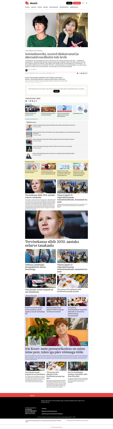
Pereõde (40, 7)
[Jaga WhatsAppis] (87, 73)
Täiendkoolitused (63, 7)
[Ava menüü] (86, 3)
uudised (38, 98)
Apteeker (45, 7)
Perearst (27, 7)
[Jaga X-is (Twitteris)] (79, 73)
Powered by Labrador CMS (56, 427)
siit (41, 82)
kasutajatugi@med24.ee (31, 410)
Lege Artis (33, 7)
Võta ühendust (29, 420)
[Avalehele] (45, 3)
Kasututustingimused (36, 420)
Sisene (69, 3)
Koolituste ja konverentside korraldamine (52, 413)
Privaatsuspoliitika (45, 420)
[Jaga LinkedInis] (81, 73)
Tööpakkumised (74, 7)
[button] (27, 111)
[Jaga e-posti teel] (83, 73)
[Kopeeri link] (85, 73)
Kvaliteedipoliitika (53, 420)
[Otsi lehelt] (83, 3)
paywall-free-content (30, 98)
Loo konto (77, 3)
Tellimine (44, 408)
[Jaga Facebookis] (77, 73)
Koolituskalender (53, 7)
